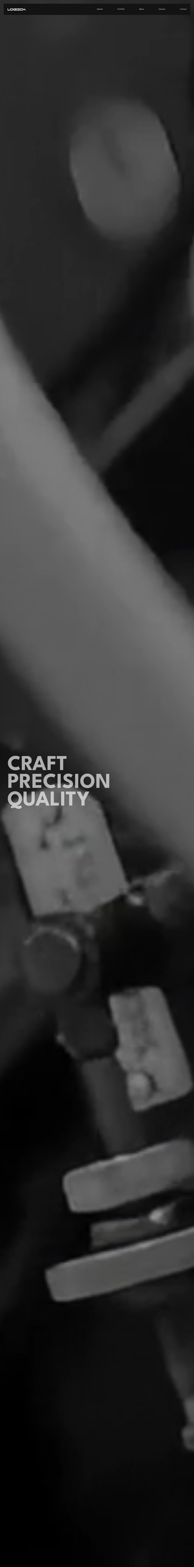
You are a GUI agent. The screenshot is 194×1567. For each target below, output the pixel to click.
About (141, 9)
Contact (183, 9)
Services (162, 9)
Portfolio (121, 9)
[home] (52, 9)
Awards (100, 9)
